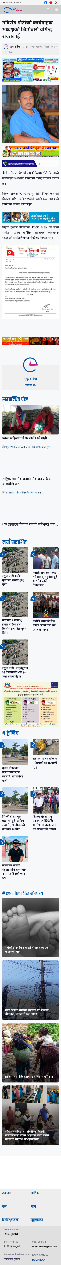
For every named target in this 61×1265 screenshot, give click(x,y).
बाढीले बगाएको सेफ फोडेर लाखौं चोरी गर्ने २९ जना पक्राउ (44, 625)
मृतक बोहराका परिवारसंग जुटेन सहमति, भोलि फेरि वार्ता (12, 774)
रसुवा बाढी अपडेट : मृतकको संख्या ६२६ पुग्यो (13, 580)
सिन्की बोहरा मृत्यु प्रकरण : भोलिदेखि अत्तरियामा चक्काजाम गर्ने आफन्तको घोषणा (44, 823)
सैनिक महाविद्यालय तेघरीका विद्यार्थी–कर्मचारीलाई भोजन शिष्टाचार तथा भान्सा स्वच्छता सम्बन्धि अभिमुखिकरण (27, 1135)
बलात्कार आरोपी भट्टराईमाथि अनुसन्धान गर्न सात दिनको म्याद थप (14, 872)
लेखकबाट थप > (30, 385)
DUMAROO (38, 1260)
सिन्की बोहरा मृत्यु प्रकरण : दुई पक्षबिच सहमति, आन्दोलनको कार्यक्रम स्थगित (13, 823)
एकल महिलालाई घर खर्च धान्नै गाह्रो (24, 438)
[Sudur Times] (13, 9)
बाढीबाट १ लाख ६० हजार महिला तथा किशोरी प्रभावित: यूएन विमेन (14, 626)
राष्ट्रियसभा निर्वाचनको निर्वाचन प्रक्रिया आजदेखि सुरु (27, 481)
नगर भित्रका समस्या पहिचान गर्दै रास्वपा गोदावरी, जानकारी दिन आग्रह (27, 1012)
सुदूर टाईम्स (15, 46)
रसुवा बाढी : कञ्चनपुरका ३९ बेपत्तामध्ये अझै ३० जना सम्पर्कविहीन (15, 672)
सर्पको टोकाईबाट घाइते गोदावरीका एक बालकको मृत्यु (27, 949)
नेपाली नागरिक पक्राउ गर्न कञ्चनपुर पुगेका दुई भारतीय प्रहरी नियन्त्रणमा (45, 579)
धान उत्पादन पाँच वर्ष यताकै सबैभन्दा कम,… (30, 525)
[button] (48, 9)
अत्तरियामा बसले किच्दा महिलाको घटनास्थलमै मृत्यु (45, 763)
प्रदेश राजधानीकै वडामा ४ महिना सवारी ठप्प (29, 1076)
